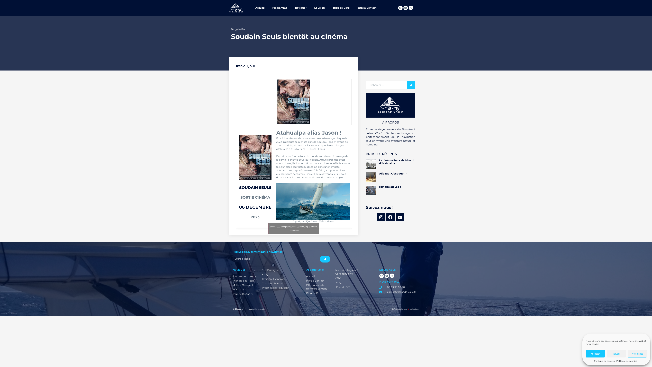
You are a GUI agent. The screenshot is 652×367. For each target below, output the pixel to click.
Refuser (616, 353)
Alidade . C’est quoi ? (393, 173)
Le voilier (319, 7)
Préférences (637, 353)
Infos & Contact (366, 7)
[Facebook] (400, 8)
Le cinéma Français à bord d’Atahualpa (396, 162)
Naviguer (300, 7)
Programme (279, 7)
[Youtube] (405, 8)
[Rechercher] (411, 85)
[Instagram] (411, 8)
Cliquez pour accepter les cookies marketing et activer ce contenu (293, 228)
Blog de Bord (341, 7)
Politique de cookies (604, 361)
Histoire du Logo (390, 186)
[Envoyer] (325, 259)
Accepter (595, 353)
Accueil (260, 7)
